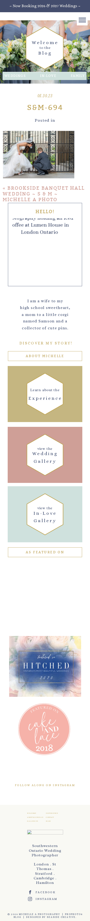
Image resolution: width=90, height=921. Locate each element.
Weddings (15, 76)
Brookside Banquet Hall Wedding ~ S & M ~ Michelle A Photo (44, 194)
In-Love (48, 76)
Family (78, 76)
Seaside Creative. (62, 917)
